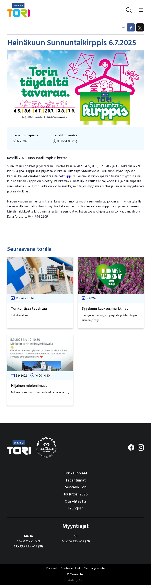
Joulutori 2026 (76, 494)
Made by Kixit (75, 580)
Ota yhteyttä (76, 501)
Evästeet (51, 568)
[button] (70, 568)
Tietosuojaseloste (94, 568)
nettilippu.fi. (67, 176)
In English (76, 508)
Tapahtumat (75, 480)
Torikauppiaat (75, 473)
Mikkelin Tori (75, 487)
